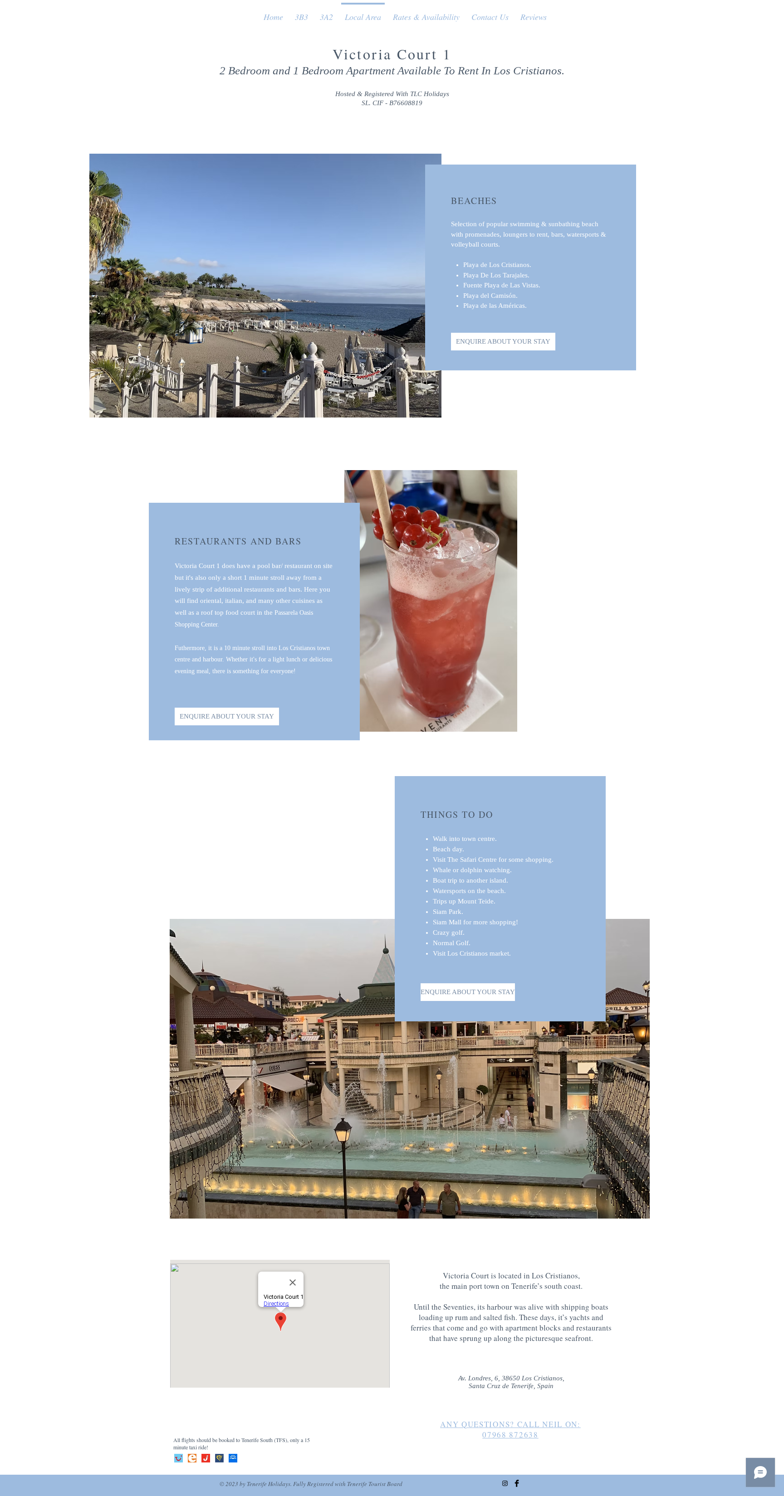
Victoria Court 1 (392, 53)
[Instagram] (505, 1483)
